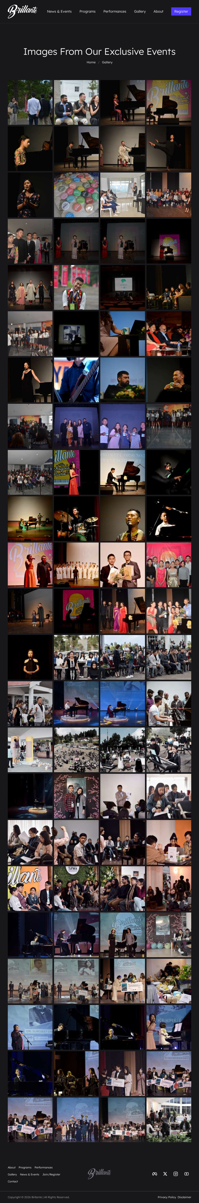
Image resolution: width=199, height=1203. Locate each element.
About (158, 11)
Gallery (140, 11)
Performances (114, 11)
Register (181, 11)
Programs (87, 11)
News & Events (59, 11)
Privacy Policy (167, 1197)
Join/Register (51, 1174)
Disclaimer (184, 1197)
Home (91, 62)
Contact (13, 1181)
